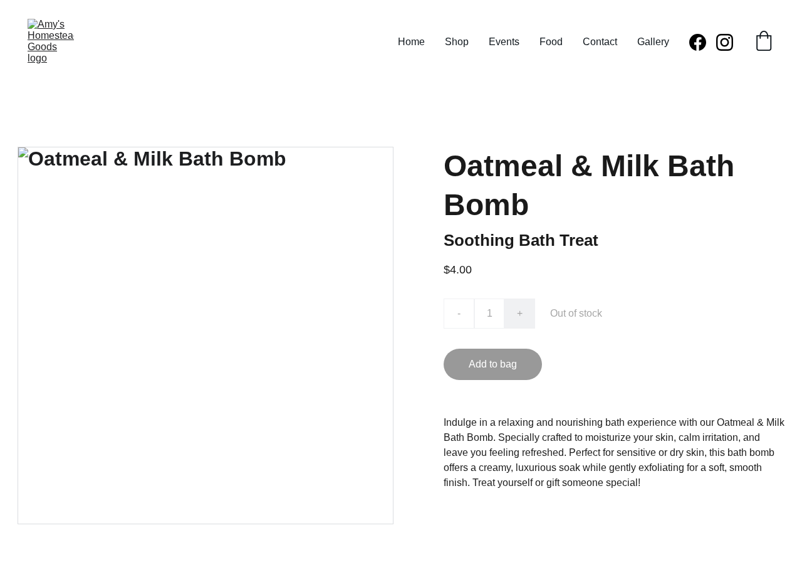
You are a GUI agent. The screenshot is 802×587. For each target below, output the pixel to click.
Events (504, 41)
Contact (600, 41)
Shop (457, 41)
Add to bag (493, 364)
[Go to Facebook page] (702, 42)
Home (411, 41)
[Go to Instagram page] (724, 42)
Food (551, 41)
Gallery (653, 41)
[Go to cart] (763, 42)
